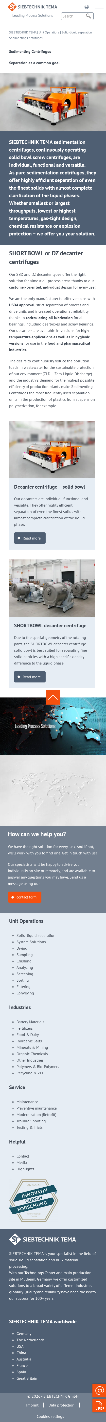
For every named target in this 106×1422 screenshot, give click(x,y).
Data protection (61, 1405)
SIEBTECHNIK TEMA (22, 32)
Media (22, 1162)
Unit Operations (49, 32)
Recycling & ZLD (30, 1072)
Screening (25, 973)
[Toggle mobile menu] (99, 7)
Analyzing (25, 967)
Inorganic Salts (29, 1040)
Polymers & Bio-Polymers (38, 1066)
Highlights (25, 1168)
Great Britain (27, 1378)
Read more (32, 538)
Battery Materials (30, 1021)
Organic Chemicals (32, 1053)
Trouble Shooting (31, 1120)
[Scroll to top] (53, 697)
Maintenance (27, 1101)
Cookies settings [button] (50, 1416)
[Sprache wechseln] (86, 6)
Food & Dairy (28, 1034)
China (21, 1352)
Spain (21, 1371)
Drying (22, 948)
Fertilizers (25, 1028)
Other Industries (30, 1060)
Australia (24, 1359)
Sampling (25, 954)
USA (20, 1346)
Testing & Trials (30, 1127)
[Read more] (52, 423)
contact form (26, 897)
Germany (24, 1333)
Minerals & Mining (32, 1047)
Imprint (32, 1405)
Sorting (23, 980)
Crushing (24, 960)
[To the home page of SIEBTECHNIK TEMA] (32, 5)
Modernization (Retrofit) (36, 1114)
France (22, 1365)
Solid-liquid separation (77, 32)
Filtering (24, 986)
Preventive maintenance (37, 1108)
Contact (23, 1156)
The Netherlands (31, 1339)
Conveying (25, 992)
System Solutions (31, 941)
